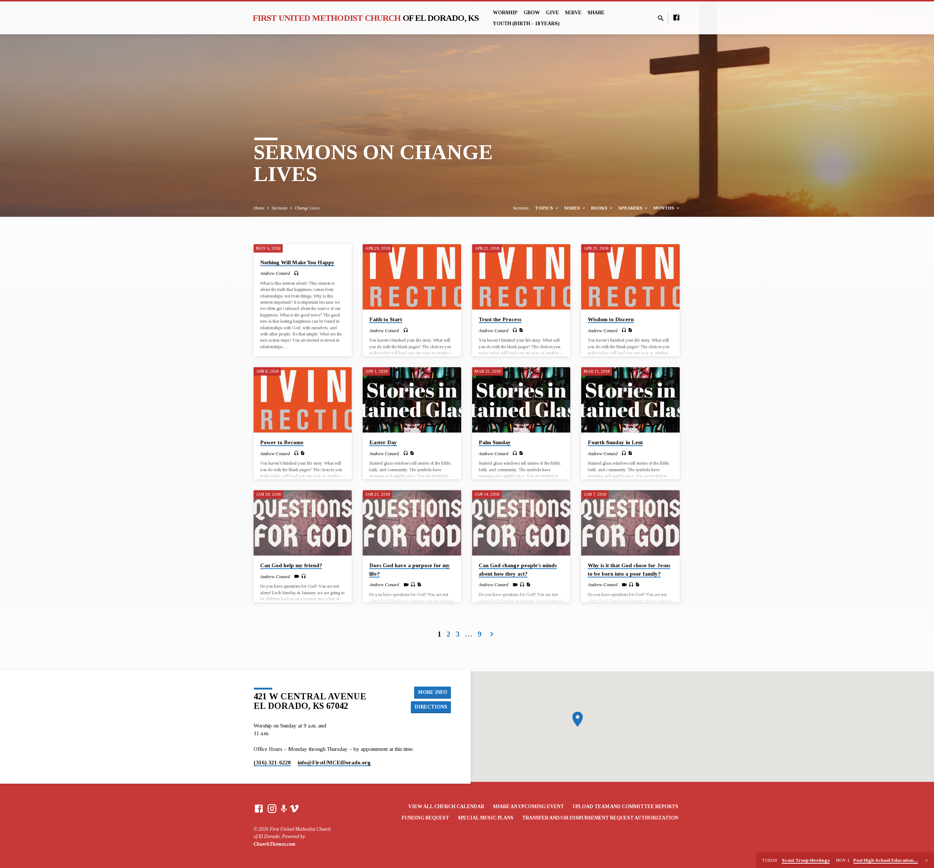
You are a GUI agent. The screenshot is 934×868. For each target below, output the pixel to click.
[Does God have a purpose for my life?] (412, 523)
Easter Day (383, 442)
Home (259, 208)
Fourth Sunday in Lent (615, 442)
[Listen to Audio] (296, 273)
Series (572, 208)
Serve (573, 12)
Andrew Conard (275, 273)
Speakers (631, 208)
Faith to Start (385, 319)
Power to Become (282, 442)
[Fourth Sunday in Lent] (630, 400)
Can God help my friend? (291, 565)
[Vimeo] (294, 809)
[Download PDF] (520, 330)
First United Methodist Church (366, 18)
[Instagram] (272, 809)
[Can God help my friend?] (303, 523)
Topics (544, 208)
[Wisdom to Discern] (630, 277)
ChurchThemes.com (275, 844)
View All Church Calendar (446, 806)
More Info (432, 692)
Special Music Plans (485, 818)
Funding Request (425, 818)
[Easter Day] (412, 400)
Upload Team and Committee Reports (625, 806)
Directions (431, 707)
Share (596, 12)
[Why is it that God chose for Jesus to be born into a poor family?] (630, 523)
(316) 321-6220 (272, 762)
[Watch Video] (297, 576)
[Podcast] (284, 809)
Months (664, 208)
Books (600, 208)
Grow (532, 12)
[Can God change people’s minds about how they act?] (521, 523)
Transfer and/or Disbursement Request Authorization (600, 818)
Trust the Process (500, 319)
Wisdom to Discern (611, 319)
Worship (505, 12)
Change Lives (307, 208)
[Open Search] (661, 18)
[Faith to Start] (412, 277)
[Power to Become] (303, 400)
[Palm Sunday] (521, 400)
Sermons (279, 208)
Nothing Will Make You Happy (297, 262)
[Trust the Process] (521, 277)
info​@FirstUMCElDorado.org (334, 762)
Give (552, 12)
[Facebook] (676, 18)
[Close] (926, 860)
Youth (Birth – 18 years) (526, 23)
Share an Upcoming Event (528, 806)
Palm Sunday (495, 442)
